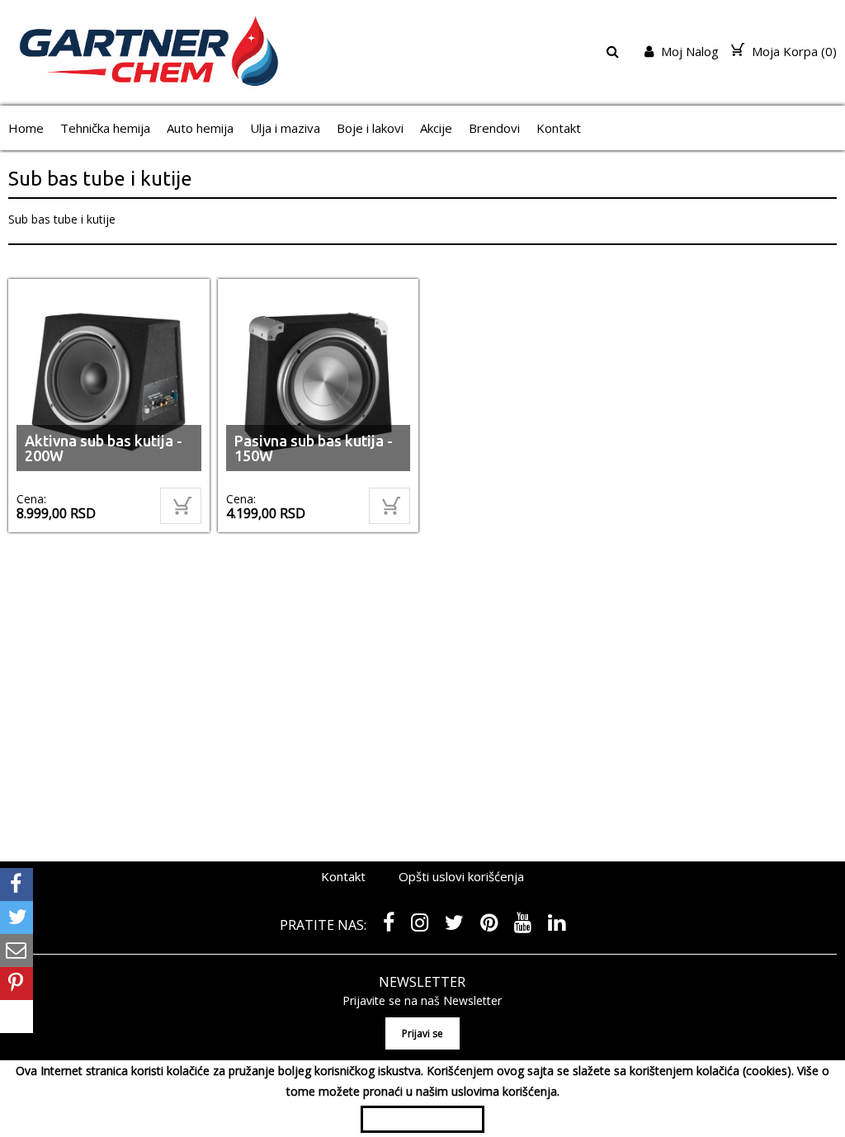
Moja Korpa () (792, 51)
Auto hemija (200, 128)
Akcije (436, 128)
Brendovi (494, 128)
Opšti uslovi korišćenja (461, 876)
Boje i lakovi (370, 128)
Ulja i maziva (285, 128)
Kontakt (558, 128)
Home (26, 128)
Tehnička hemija (105, 128)
